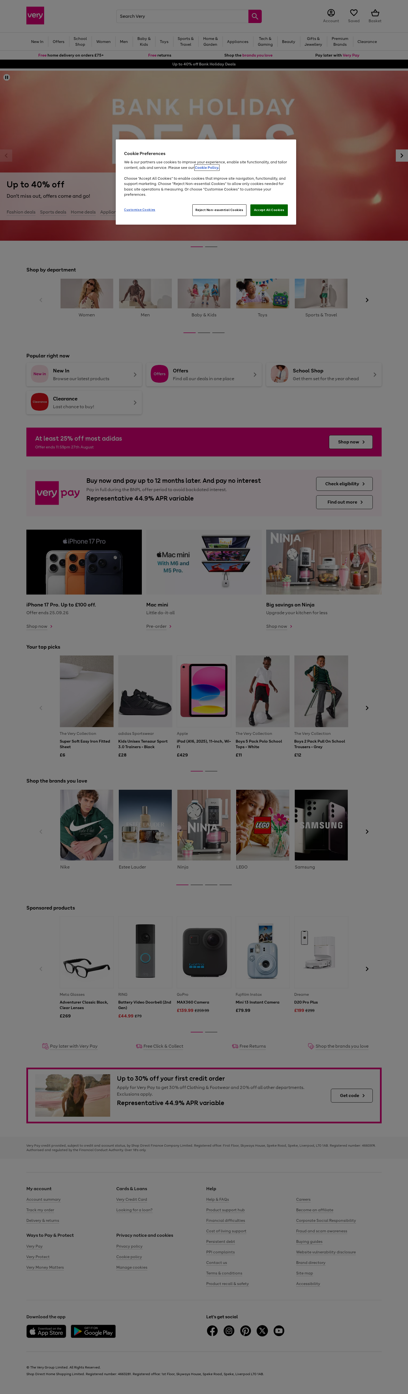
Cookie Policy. (207, 167)
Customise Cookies (139, 209)
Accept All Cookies (269, 210)
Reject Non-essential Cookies (219, 210)
